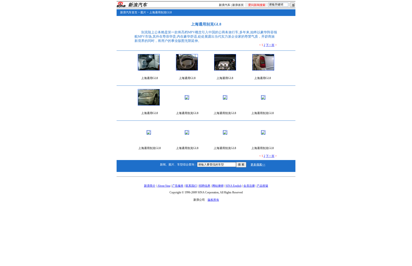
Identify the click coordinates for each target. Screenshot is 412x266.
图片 (143, 12)
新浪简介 (149, 185)
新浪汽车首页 (128, 12)
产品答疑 (262, 185)
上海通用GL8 (149, 78)
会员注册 (249, 185)
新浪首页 (238, 5)
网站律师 (218, 185)
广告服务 (178, 185)
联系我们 (191, 185)
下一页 (270, 45)
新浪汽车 (224, 5)
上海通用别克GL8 (160, 12)
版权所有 (213, 199)
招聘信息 (204, 185)
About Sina (163, 185)
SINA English (234, 185)
